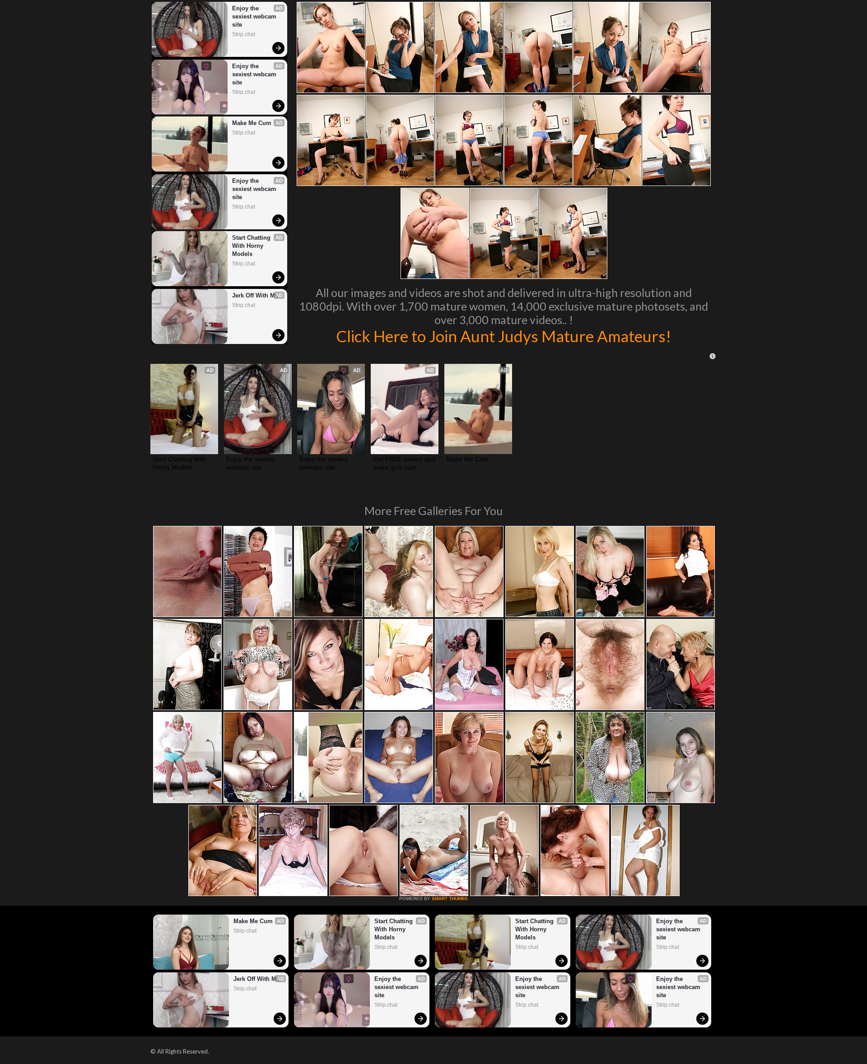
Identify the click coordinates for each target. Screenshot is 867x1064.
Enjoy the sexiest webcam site (255, 16)
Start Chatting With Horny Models (252, 245)
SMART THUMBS (450, 898)
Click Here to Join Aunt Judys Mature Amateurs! (503, 335)
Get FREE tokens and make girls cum (404, 463)
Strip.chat (243, 34)
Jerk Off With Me (255, 295)
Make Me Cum (251, 123)
